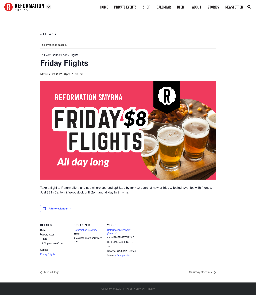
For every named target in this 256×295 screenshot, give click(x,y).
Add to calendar (58, 208)
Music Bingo (52, 272)
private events (125, 7)
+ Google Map (122, 255)
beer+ (181, 7)
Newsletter (234, 7)
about (196, 7)
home (104, 7)
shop (146, 7)
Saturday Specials (200, 272)
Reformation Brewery (85, 230)
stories (213, 7)
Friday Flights (47, 254)
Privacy (151, 288)
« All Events (48, 34)
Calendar (164, 7)
